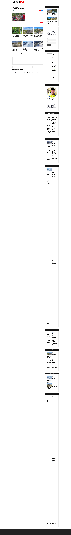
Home (13, 7)
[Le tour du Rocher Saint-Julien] (52, 340)
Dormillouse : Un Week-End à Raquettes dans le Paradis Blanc (54, 464)
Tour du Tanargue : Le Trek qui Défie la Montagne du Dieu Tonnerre (54, 414)
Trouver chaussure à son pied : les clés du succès (54, 55)
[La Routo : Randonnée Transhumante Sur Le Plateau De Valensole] (49, 156)
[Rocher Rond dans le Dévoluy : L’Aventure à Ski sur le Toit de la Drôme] (28, 44)
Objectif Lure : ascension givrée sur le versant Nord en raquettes (38, 48)
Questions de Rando (54, 60)
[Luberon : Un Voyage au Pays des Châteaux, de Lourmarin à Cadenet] (49, 18)
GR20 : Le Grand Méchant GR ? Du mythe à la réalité (54, 78)
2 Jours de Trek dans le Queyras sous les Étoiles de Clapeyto (54, 22)
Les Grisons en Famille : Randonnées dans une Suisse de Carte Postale (54, 14)
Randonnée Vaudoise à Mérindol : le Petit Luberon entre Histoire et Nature (38, 35)
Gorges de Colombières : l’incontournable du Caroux (54, 445)
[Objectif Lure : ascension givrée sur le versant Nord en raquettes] (38, 44)
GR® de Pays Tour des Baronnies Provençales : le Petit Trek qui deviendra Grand (49, 261)
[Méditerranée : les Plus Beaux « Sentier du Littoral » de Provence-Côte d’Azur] (54, 116)
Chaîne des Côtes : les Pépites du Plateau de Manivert (54, 125)
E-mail (48, 41)
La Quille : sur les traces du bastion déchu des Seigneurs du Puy (54, 131)
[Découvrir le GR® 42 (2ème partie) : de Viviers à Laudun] (54, 418)
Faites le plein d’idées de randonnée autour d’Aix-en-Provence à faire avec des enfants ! (49, 119)
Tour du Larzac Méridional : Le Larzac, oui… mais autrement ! (28, 35)
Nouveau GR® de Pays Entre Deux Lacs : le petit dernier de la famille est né (49, 445)
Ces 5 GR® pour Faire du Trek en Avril (54, 433)
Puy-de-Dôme (53, 69)
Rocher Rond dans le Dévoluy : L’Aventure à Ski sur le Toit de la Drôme (28, 48)
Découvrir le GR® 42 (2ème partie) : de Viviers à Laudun (54, 422)
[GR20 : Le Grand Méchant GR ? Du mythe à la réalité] (49, 77)
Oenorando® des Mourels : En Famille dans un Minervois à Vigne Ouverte (49, 440)
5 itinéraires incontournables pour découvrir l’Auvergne (54, 71)
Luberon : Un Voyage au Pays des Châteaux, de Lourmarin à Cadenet (49, 22)
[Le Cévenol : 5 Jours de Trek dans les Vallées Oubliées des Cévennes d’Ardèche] (48, 417)
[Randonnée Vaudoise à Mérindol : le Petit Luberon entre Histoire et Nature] (38, 30)
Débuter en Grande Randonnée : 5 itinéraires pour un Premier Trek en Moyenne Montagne (54, 64)
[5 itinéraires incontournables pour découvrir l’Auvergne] (49, 70)
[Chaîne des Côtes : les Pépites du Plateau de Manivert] (54, 123)
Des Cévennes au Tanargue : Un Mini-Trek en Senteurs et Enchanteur (49, 413)
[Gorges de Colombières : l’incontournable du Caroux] (54, 443)
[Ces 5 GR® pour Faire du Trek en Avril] (52, 430)
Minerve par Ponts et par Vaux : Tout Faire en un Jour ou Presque (54, 440)
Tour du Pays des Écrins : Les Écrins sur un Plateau (54, 457)
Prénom (48, 38)
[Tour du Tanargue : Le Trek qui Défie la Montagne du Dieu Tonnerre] (54, 411)
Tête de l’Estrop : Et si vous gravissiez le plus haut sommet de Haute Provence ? (54, 153)
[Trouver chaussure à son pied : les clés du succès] (49, 55)
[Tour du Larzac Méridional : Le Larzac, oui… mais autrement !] (28, 30)
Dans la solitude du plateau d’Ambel (49, 402)
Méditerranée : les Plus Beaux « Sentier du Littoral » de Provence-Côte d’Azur (54, 119)
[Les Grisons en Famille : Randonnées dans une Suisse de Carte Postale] (54, 11)
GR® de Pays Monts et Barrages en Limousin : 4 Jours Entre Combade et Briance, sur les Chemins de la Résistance (16, 36)
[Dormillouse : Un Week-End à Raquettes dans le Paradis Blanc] (52, 462)
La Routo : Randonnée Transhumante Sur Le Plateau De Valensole (49, 159)
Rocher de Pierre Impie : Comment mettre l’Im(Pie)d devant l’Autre (54, 158)
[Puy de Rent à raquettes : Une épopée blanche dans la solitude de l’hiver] (52, 141)
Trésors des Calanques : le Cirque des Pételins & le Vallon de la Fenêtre (49, 132)
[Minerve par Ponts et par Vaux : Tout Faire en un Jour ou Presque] (52, 437)
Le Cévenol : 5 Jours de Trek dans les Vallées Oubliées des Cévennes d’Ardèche (49, 420)
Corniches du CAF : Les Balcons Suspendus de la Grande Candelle (49, 124)
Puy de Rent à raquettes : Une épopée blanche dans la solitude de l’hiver (54, 144)
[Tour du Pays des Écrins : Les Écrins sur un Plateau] (52, 454)
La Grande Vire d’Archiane (54, 338)
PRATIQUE (53, 53)
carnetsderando (16, 10)
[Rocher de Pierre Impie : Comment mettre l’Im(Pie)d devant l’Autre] (52, 155)
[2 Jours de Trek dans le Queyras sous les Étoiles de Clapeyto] (54, 18)
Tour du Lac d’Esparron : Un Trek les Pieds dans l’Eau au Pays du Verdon (49, 151)
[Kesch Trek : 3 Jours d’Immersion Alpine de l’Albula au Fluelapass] (17, 44)
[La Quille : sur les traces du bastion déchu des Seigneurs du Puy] (53, 128)
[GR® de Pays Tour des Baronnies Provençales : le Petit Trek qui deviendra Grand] (49, 257)
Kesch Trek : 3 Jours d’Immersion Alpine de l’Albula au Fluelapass (16, 48)
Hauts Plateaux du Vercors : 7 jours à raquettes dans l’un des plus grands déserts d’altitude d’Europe (54, 252)
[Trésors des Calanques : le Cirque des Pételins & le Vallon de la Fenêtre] (49, 129)
